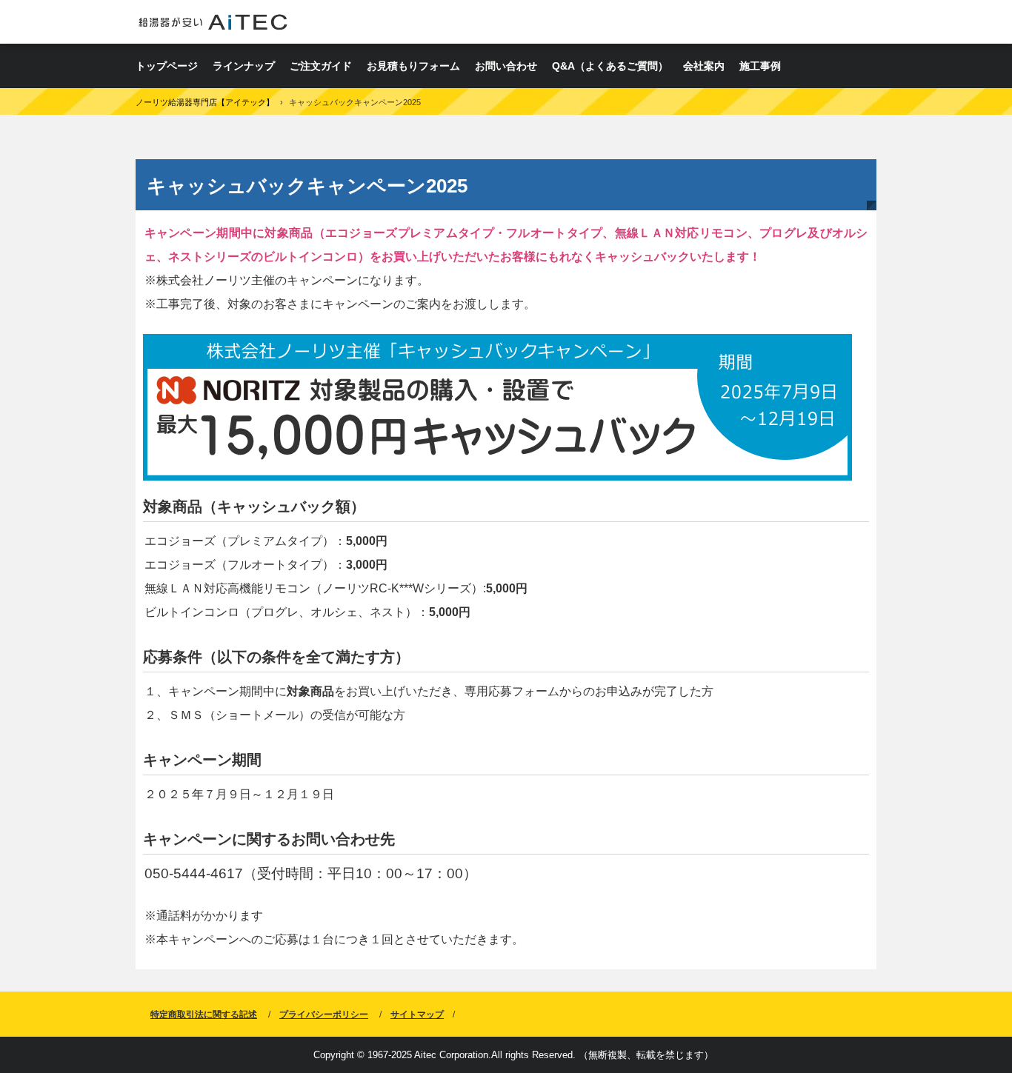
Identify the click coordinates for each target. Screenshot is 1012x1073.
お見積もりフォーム (413, 66)
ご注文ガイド (321, 66)
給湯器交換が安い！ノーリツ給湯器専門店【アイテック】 (213, 22)
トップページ (167, 66)
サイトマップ (417, 1014)
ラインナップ (244, 66)
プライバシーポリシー (323, 1014)
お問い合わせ (506, 66)
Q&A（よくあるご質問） (610, 66)
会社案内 (704, 66)
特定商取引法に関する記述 (203, 1014)
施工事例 (760, 66)
